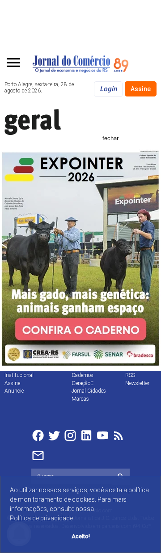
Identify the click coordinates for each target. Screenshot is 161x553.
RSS (130, 375)
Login (108, 89)
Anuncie (14, 391)
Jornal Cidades (89, 391)
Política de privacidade (41, 518)
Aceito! (81, 536)
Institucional (19, 375)
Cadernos (82, 375)
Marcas (80, 399)
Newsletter (137, 383)
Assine (141, 88)
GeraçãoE (82, 383)
